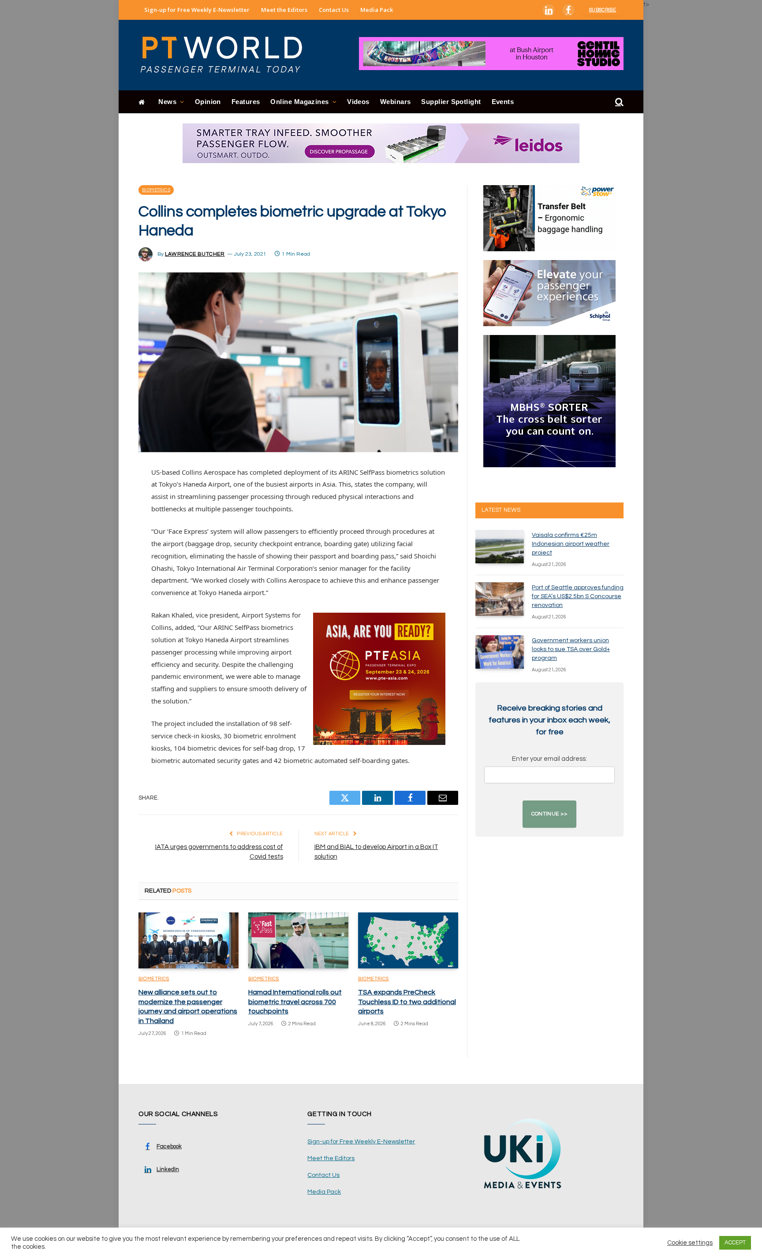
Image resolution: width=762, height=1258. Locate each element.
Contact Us (334, 10)
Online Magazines (299, 101)
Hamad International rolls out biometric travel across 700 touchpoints (295, 1002)
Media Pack (376, 10)
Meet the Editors (284, 10)
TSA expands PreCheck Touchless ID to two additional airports (407, 1002)
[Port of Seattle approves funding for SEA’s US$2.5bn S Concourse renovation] (499, 599)
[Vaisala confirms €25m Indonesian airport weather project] (499, 546)
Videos (358, 101)
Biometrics (156, 190)
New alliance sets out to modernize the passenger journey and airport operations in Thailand (187, 1006)
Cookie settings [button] (690, 1242)
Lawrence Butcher (195, 254)
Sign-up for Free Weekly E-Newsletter (197, 10)
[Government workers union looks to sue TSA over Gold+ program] (499, 652)
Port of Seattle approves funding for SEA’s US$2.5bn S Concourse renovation (578, 596)
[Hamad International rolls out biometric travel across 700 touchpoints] (298, 940)
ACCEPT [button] (735, 1242)
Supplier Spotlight (451, 101)
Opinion (208, 101)
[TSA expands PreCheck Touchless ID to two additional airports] (408, 940)
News (167, 101)
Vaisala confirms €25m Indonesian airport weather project (570, 544)
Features (246, 101)
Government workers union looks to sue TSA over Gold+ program (571, 649)
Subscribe (602, 9)
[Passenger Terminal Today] (226, 55)
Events (503, 101)
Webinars (395, 101)
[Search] (618, 102)
